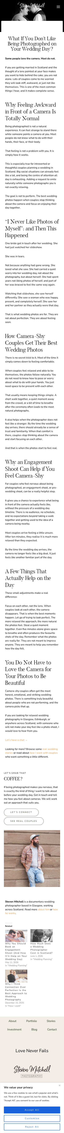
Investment (14, 1029)
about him (43, 909)
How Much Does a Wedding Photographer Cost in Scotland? (41, 948)
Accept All (32, 1109)
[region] (32, 1108)
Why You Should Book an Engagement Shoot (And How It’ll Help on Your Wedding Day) (16, 951)
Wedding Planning (32, 29)
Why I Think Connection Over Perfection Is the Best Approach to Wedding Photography (16, 991)
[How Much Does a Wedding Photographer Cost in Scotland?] (41, 935)
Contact (52, 1029)
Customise (32, 1118)
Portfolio (31, 1021)
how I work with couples (44, 753)
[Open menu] (58, 7)
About (12, 1021)
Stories (51, 1021)
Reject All (32, 1126)
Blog (34, 1029)
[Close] (61, 1085)
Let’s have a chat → (16, 740)
